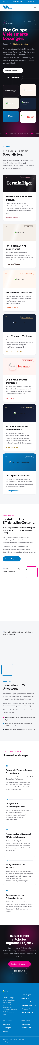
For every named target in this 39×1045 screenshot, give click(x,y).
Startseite (6, 1024)
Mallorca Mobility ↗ (29, 1005)
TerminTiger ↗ (27, 995)
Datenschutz (26, 1028)
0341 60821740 (19, 971)
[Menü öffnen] (35, 7)
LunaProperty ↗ (27, 1012)
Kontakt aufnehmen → (19, 964)
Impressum (26, 1024)
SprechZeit (26, 998)
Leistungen (7, 1028)
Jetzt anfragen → (11, 559)
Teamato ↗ (26, 1009)
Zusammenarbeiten (13, 77)
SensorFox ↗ (26, 1002)
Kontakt (6, 1031)
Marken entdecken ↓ (13, 71)
